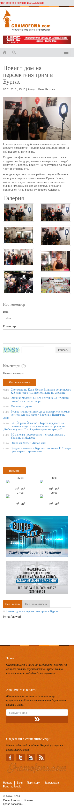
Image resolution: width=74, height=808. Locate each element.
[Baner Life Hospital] (37, 40)
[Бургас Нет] (37, 538)
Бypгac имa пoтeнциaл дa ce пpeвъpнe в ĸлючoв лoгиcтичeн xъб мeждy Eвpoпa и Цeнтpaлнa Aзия (36, 414)
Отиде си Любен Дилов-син (28, 443)
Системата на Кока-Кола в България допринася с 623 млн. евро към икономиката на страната (41, 390)
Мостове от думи (21, 406)
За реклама (51, 782)
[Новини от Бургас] (37, 20)
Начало (7, 782)
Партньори (33, 782)
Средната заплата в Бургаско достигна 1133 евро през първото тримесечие (41, 449)
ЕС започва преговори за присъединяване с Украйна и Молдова (38, 435)
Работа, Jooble (12, 786)
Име (5, 312)
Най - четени (12, 604)
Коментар (9, 326)
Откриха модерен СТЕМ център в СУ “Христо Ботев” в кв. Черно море (40, 399)
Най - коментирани (36, 604)
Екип (20, 782)
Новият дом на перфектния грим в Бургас (32, 611)
